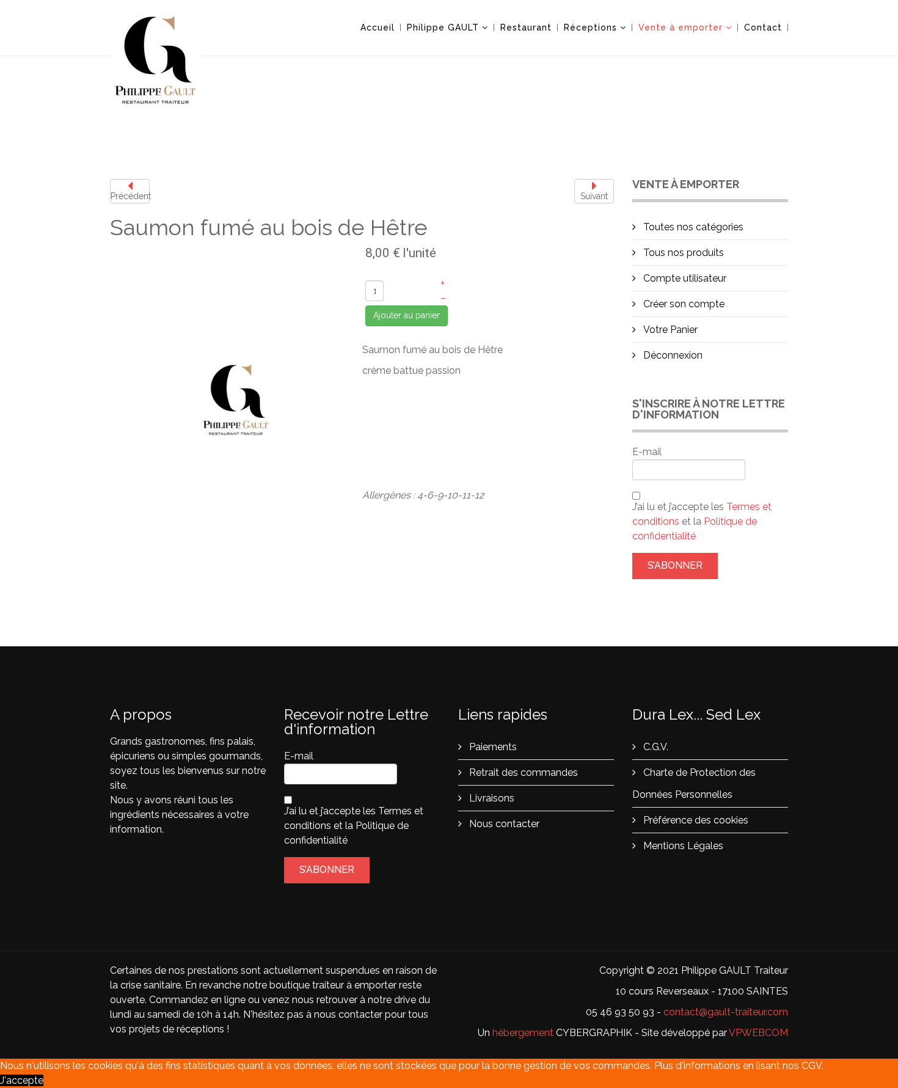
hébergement (522, 1033)
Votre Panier (669, 329)
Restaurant (526, 27)
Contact (763, 27)
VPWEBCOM (758, 1033)
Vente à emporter (680, 27)
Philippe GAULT (443, 27)
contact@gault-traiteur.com (725, 1012)
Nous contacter (503, 824)
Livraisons (490, 798)
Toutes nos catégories (692, 227)
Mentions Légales (682, 846)
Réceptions (590, 27)
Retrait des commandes (522, 772)
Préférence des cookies (694, 820)
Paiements (492, 747)
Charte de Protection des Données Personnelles (694, 783)
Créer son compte (683, 304)
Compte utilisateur (683, 278)
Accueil (377, 27)
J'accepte (21, 1080)
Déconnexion (672, 355)
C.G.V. (654, 747)
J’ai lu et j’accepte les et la (702, 521)
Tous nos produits (682, 252)
